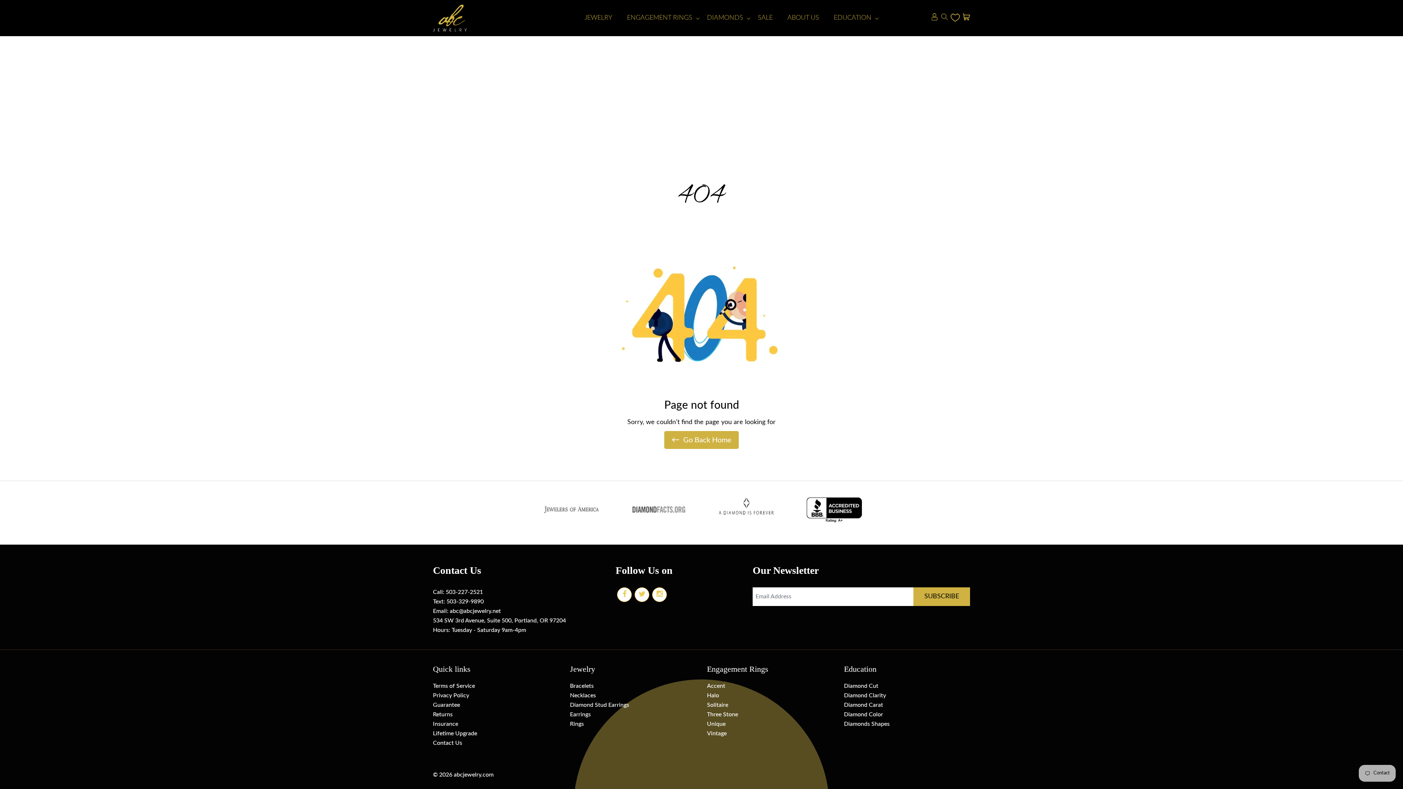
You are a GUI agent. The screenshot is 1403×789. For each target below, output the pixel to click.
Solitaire (717, 705)
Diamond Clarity (865, 695)
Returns (443, 714)
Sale (765, 18)
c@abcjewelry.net (478, 611)
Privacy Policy (451, 695)
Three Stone (722, 714)
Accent (716, 686)
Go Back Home (701, 440)
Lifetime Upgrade (455, 733)
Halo (713, 695)
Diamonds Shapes (867, 724)
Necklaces (583, 695)
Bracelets (582, 686)
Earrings (580, 714)
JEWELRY (598, 18)
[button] (659, 18)
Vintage (717, 733)
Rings (577, 724)
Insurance (445, 724)
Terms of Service (454, 686)
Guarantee (446, 705)
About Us (803, 18)
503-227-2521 (464, 592)
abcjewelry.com (474, 775)
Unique (716, 724)
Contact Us (447, 743)
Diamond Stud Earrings (599, 705)
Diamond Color (863, 714)
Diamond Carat (863, 705)
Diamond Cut (861, 686)
